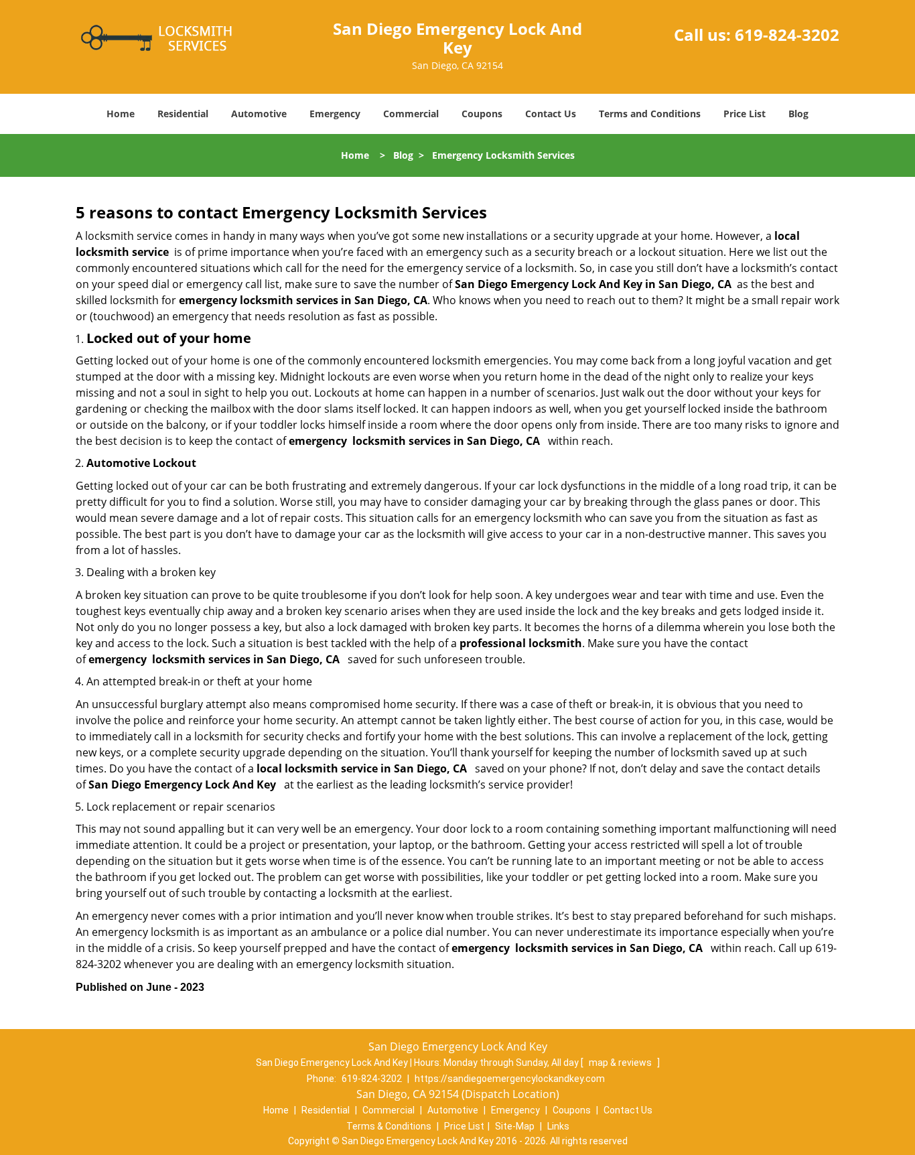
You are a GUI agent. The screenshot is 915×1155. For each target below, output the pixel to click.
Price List (744, 113)
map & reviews (621, 1062)
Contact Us (550, 113)
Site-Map (515, 1126)
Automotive (259, 113)
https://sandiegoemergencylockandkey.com (510, 1078)
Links (558, 1126)
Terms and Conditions (650, 113)
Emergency (334, 113)
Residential (182, 113)
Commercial (411, 113)
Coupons (482, 113)
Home (121, 113)
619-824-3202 (787, 34)
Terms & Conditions (388, 1126)
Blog (798, 113)
